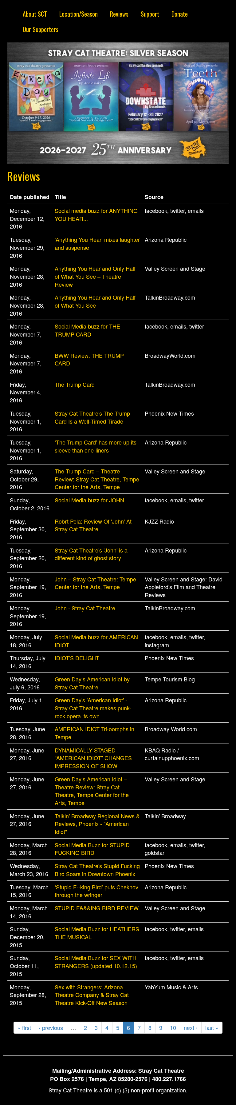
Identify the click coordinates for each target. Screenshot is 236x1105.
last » (211, 1027)
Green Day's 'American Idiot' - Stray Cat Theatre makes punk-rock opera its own (93, 708)
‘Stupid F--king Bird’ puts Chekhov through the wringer (96, 891)
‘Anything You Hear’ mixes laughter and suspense (97, 243)
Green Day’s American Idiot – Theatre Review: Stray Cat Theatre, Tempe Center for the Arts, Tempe (92, 791)
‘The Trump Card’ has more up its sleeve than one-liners (95, 446)
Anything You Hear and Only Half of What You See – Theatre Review (95, 276)
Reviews (119, 13)
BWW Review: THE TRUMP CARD (89, 359)
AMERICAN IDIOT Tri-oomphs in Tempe (94, 733)
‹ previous (51, 1027)
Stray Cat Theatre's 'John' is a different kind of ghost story (91, 554)
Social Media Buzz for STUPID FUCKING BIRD (92, 849)
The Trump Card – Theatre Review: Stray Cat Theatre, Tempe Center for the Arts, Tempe (97, 479)
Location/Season (78, 13)
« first (24, 1027)
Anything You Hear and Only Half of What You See (95, 301)
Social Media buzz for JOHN (89, 500)
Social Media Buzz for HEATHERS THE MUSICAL (97, 933)
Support (150, 13)
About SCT (35, 13)
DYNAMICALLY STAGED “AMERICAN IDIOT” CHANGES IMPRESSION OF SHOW (93, 758)
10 (173, 1027)
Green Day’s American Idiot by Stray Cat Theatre (92, 683)
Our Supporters (40, 29)
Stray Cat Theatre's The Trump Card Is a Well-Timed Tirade (92, 417)
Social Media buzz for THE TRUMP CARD (87, 330)
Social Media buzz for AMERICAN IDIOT (96, 641)
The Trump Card (75, 384)
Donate (179, 13)
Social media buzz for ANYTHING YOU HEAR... (96, 214)
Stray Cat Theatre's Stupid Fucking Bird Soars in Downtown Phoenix (97, 870)
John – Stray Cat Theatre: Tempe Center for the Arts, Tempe (95, 583)
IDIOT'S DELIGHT (77, 658)
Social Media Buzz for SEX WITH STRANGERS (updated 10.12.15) (96, 962)
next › (191, 1027)
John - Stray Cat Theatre (85, 608)
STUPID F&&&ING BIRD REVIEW (97, 908)
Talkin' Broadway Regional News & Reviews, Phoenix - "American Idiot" (97, 824)
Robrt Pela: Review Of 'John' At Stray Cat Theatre (93, 525)
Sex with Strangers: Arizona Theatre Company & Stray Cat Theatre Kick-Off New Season (92, 995)
